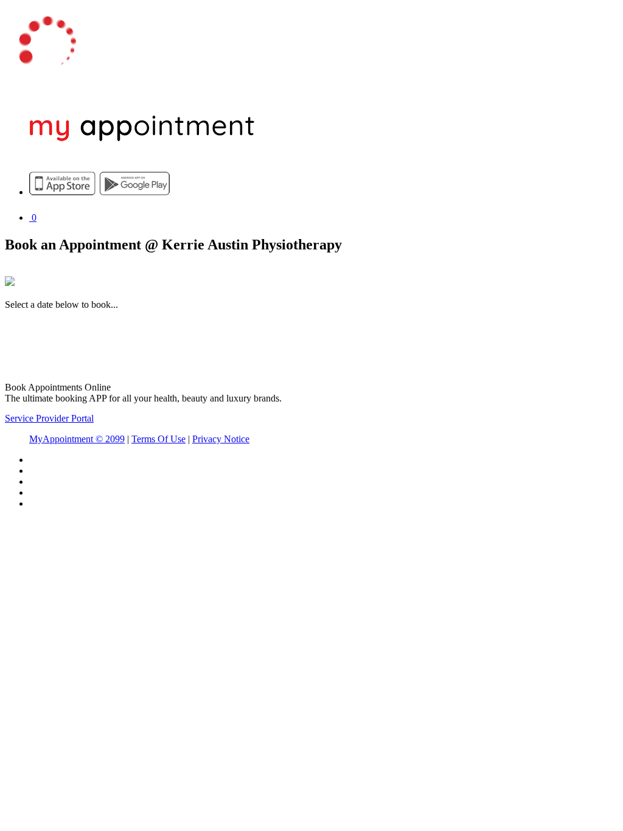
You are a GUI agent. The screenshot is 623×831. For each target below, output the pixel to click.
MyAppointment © (77, 439)
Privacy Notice (220, 439)
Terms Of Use (158, 439)
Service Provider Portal (49, 418)
